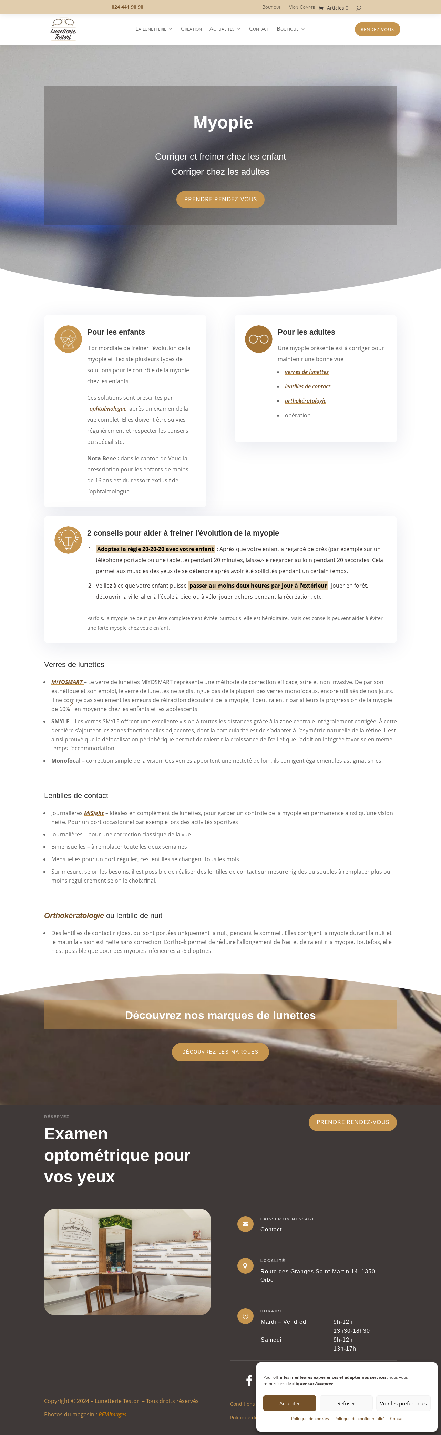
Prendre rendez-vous (353, 1122)
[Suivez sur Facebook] (249, 1380)
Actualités (222, 29)
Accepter (289, 1403)
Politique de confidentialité (359, 1419)
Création (191, 29)
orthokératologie (305, 401)
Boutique (271, 7)
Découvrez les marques (220, 1052)
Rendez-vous (377, 29)
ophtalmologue (108, 409)
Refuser (346, 1403)
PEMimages (112, 1414)
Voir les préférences (403, 1403)
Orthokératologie (74, 915)
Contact (397, 1419)
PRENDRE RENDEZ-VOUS (220, 199)
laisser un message (287, 1219)
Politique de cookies (310, 1419)
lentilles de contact (307, 386)
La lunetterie (150, 29)
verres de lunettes (307, 372)
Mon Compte (301, 7)
